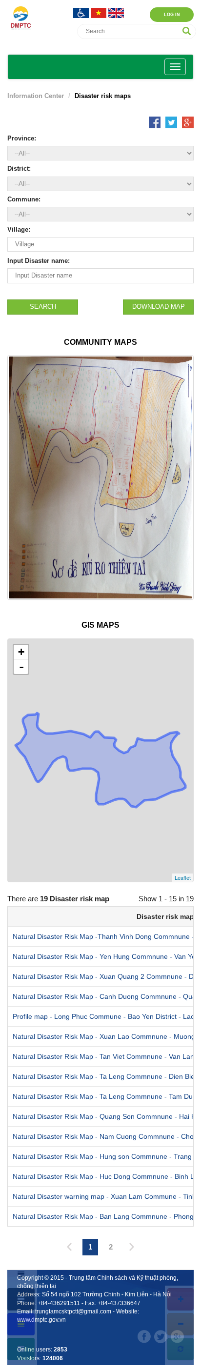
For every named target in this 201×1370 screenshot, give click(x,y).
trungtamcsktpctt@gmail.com (73, 1311)
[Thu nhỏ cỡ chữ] (180, 1324)
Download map (158, 306)
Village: (18, 229)
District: (19, 168)
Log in (172, 14)
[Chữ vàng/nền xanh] (21, 1324)
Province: (21, 138)
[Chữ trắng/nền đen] (21, 1299)
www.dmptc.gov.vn (41, 1319)
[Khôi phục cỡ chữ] (180, 1349)
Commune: (23, 199)
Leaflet (183, 877)
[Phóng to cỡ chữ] (180, 1299)
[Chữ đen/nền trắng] (21, 1274)
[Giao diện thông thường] (21, 1349)
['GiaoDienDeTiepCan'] (82, 12)
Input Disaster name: (38, 260)
